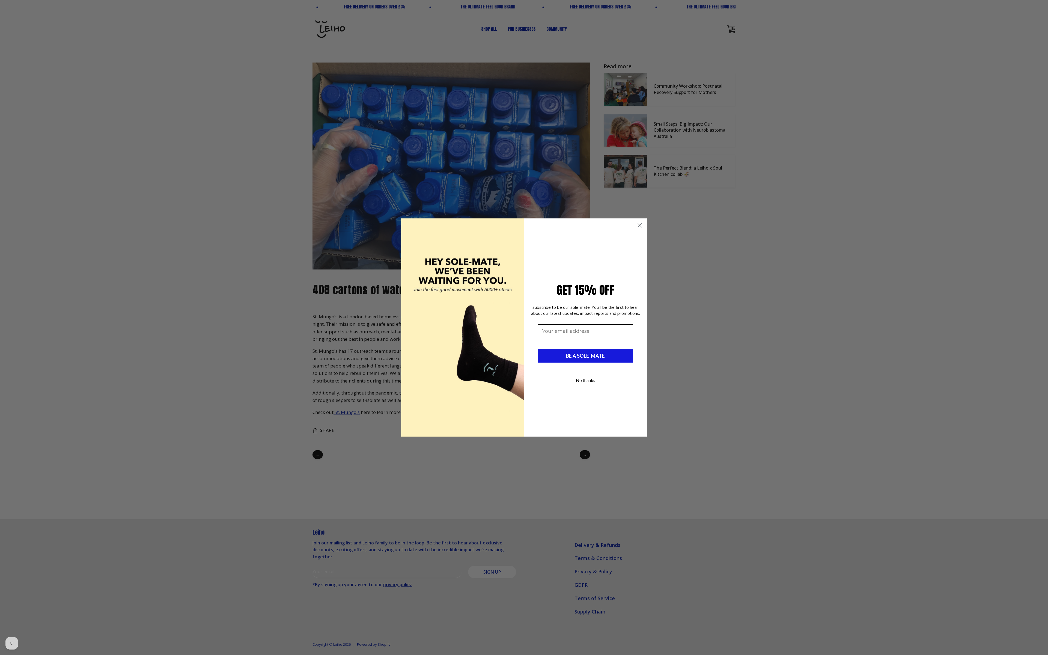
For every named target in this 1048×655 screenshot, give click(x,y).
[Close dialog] (640, 225)
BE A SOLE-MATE (585, 356)
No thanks (585, 380)
